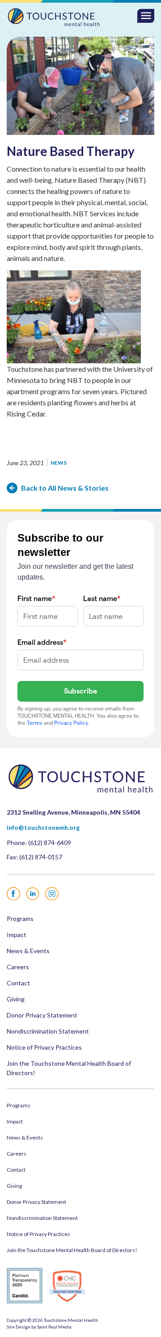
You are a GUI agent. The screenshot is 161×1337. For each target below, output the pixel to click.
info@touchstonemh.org (43, 827)
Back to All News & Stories (65, 488)
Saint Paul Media (54, 1326)
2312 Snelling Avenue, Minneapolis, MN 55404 (73, 812)
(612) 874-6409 (49, 842)
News (59, 462)
